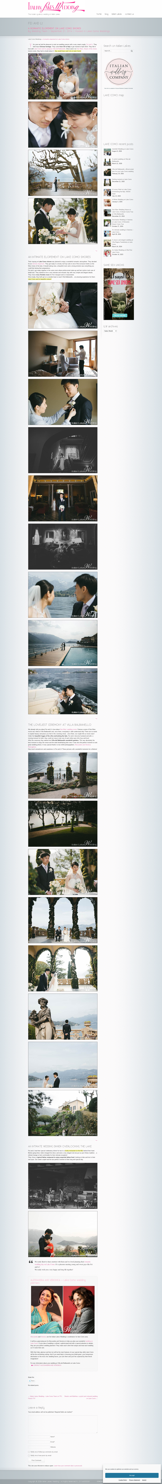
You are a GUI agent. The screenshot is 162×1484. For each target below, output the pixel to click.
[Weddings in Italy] (119, 73)
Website (53, 1447)
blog (106, 14)
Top (96, 250)
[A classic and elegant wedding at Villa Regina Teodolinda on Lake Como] (107, 243)
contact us (129, 14)
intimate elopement (38, 264)
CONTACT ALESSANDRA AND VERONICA (47, 1365)
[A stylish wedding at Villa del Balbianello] (107, 162)
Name (52, 1437)
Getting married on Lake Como (122, 179)
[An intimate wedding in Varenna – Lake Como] (107, 233)
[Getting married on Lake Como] (107, 182)
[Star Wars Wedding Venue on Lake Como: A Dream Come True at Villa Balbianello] (107, 213)
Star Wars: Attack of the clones (87, 49)
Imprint (144, 1480)
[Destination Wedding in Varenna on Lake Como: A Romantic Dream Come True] (107, 223)
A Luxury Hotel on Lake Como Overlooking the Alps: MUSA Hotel (121, 192)
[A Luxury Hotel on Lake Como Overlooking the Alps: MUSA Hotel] (107, 192)
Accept (131, 1475)
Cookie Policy (123, 1480)
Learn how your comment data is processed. (68, 1466)
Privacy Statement (134, 1480)
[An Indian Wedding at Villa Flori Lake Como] (107, 253)
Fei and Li (89, 44)
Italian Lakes (117, 14)
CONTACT (100, 1481)
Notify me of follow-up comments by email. (44, 1452)
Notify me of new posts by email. (41, 1455)
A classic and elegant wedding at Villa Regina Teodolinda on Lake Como (122, 242)
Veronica (43, 1337)
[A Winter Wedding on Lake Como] (107, 202)
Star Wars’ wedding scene (68, 729)
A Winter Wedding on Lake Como (122, 199)
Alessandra (34, 1337)
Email (52, 1442)
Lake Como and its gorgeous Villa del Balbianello (49, 49)
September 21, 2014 (61, 31)
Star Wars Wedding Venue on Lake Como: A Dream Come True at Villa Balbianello (122, 212)
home (99, 14)
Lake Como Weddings (98, 31)
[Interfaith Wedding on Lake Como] (107, 152)
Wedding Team (39, 31)
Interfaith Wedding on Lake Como (122, 149)
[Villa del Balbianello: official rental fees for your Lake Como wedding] (107, 172)
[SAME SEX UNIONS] (119, 294)
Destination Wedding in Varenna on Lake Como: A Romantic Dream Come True (122, 222)
